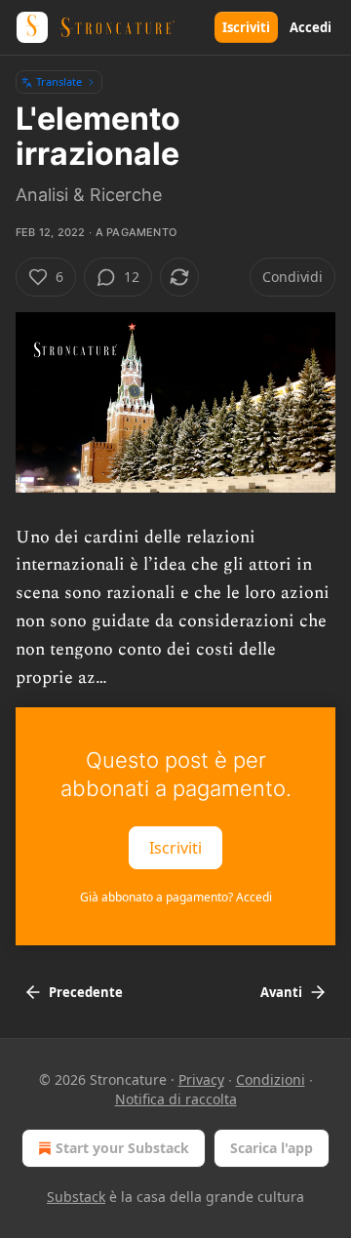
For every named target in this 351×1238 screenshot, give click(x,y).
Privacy (201, 1079)
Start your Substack (122, 1147)
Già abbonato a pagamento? (176, 897)
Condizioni (270, 1079)
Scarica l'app (271, 1147)
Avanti (281, 992)
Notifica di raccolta (176, 1099)
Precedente (86, 992)
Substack (76, 1196)
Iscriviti (246, 27)
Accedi (311, 27)
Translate (59, 81)
